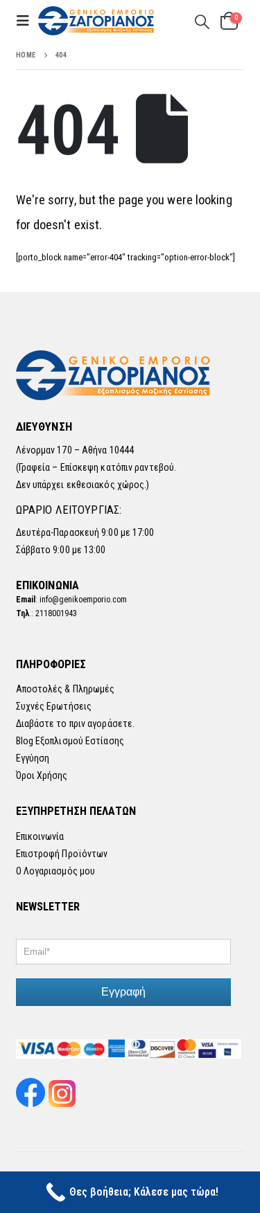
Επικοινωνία (40, 836)
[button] (27, 21)
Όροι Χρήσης (42, 775)
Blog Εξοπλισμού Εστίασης (70, 740)
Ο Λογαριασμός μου (56, 871)
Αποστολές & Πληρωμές (65, 688)
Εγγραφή (123, 992)
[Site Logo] (97, 21)
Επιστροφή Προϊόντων (62, 853)
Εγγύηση (33, 758)
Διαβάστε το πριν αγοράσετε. (75, 723)
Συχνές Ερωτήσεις (54, 706)
